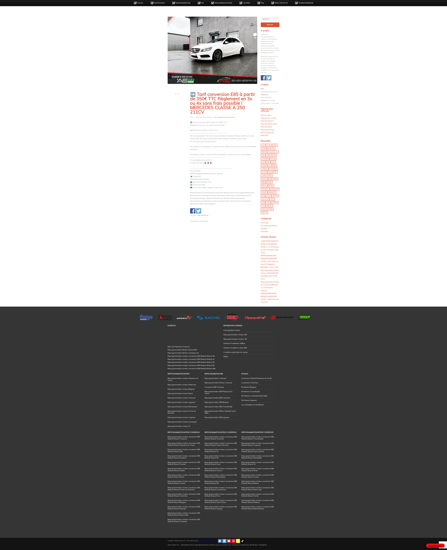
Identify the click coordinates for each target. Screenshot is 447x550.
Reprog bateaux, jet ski (269, 124)
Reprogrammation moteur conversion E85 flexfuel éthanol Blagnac (184, 501)
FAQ (262, 3)
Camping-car (273, 152)
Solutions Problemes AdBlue (234, 343)
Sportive (265, 199)
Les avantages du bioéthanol (252, 405)
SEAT (268, 196)
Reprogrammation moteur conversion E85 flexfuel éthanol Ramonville (184, 514)
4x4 (263, 145)
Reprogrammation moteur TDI (235, 339)
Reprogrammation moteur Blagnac (181, 389)
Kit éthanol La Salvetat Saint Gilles (254, 396)
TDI (263, 202)
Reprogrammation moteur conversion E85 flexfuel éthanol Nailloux (257, 501)
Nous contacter (281, 3)
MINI (263, 182)
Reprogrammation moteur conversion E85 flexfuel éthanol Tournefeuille (257, 438)
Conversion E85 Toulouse (214, 387)
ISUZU (264, 172)
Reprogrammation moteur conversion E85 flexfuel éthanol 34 (257, 463)
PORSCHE (274, 189)
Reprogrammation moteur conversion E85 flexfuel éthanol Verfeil (257, 495)
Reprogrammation (183, 3)
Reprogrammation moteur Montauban (182, 407)
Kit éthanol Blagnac (248, 387)
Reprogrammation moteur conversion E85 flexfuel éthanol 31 (221, 450)
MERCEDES (204, 215)
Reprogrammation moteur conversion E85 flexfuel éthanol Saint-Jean (257, 489)
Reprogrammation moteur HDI (235, 335)
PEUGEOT (265, 189)
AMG (275, 145)
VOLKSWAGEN (267, 209)
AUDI (264, 148)
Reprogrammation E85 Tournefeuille (218, 407)
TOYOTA (275, 202)
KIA (275, 172)
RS (263, 196)
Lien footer (264, 223)
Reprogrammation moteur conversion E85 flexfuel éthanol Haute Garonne (221, 444)
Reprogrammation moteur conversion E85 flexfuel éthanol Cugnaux (257, 444)
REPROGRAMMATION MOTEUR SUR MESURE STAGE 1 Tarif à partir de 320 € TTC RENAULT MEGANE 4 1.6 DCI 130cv (270, 261)
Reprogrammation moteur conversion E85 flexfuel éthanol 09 (221, 482)
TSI (263, 206)
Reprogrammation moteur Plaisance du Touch (183, 379)
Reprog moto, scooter (268, 118)
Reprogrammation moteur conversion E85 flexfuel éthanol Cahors (221, 470)
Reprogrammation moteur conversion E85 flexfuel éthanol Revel (257, 470)
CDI (263, 155)
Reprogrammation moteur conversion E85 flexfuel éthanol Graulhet (184, 457)
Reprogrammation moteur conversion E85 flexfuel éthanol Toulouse (184, 438)
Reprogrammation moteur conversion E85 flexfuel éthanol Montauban (221, 476)
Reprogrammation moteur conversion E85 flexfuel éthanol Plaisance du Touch (184, 444)
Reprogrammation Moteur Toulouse (218, 383)
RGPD (226, 357)
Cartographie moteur (232, 330)
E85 (202, 3)
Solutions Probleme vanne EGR (235, 348)
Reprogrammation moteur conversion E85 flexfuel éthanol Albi (184, 450)
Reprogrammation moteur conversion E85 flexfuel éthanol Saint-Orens (221, 501)
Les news (246, 3)
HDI (274, 165)
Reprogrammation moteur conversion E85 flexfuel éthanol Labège (221, 508)
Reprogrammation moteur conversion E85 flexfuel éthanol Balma (257, 482)
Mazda (264, 179)
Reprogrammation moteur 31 (179, 426)
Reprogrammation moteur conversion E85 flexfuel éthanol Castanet (184, 520)
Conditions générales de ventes (236, 352)
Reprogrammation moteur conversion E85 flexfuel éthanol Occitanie (221, 438)
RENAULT (272, 192)
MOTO (269, 182)
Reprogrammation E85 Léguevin (217, 417)
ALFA (269, 145)
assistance (435, 546)
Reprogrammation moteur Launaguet (182, 422)
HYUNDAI (273, 169)
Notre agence (159, 3)
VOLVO (264, 213)
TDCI (272, 199)
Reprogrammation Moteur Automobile (182, 350)
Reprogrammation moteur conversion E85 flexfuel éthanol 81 (221, 457)
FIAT (273, 162)
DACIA (273, 159)
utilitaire (269, 206)
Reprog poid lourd (267, 121)
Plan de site (213, 540)
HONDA (265, 169)
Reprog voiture (266, 115)
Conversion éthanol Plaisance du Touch (256, 378)
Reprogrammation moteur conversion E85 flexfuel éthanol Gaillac (184, 470)
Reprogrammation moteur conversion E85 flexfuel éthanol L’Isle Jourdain (257, 450)
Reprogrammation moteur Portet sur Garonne (182, 412)
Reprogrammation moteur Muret (180, 393)
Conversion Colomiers (249, 383)
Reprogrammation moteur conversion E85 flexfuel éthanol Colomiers (184, 495)
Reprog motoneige (267, 130)
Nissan (264, 186)
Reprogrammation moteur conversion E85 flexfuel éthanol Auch (221, 463)
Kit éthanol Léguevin (249, 400)
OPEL (271, 186)
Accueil (140, 3)
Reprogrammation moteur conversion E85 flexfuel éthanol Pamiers (184, 508)
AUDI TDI (271, 148)
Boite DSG (264, 135)
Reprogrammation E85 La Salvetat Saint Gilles (220, 412)
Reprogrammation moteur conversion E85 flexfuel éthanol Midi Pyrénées (257, 508)
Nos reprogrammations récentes (224, 117)
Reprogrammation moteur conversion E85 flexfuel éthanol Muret (184, 476)
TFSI (268, 202)
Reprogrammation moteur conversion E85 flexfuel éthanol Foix (221, 495)
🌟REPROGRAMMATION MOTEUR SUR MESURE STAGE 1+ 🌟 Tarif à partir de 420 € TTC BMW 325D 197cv (270, 247)
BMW (264, 152)
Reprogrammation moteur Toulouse (181, 398)
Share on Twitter (198, 211)
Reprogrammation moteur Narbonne (182, 385)
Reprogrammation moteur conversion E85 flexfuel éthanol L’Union (184, 482)
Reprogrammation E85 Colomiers (217, 398)
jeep (270, 172)
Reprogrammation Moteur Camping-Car (183, 353)
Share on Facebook (192, 211)
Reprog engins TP (267, 132)
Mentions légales (204, 540)
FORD (264, 165)
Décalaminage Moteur (223, 3)
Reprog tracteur (266, 127)
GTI (269, 165)
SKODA (275, 196)
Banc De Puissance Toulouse (179, 347)
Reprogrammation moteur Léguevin (181, 402)
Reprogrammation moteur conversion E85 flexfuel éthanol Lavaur (257, 476)
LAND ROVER (266, 175)
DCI (263, 162)
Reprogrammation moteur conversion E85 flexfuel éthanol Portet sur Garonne (184, 489)
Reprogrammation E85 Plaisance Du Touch (218, 392)
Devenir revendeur (306, 3)
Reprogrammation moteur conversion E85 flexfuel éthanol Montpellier (257, 457)
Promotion (264, 231)
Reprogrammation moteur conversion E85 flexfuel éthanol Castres (184, 463)
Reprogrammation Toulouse (215, 378)
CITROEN (265, 159)
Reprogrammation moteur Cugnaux (181, 417)
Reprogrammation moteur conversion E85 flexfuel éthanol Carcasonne (221, 489)
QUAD (264, 192)
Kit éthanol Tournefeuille (250, 391)
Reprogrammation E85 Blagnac (217, 402)
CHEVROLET (271, 155)
